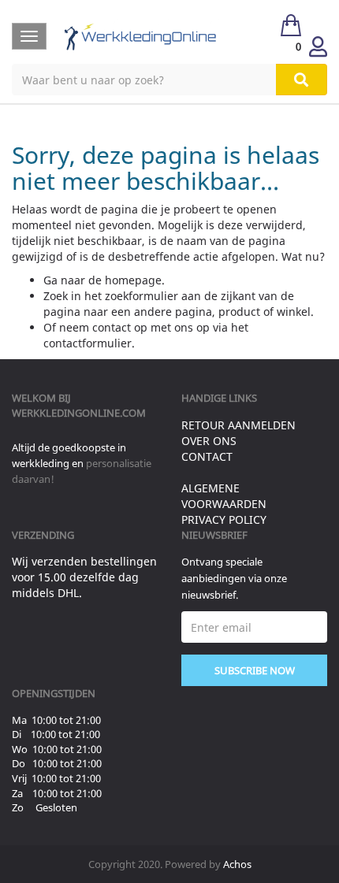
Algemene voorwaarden (223, 495)
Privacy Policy (223, 519)
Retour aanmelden (238, 424)
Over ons (209, 440)
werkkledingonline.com (79, 413)
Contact (207, 456)
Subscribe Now (254, 670)
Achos (237, 864)
